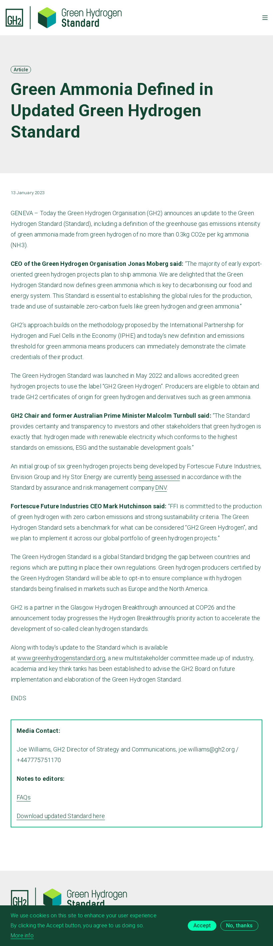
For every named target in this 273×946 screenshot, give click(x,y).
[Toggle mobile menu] (265, 17)
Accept (202, 925)
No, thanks (239, 925)
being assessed (159, 476)
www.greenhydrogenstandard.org (61, 658)
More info (22, 935)
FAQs (24, 797)
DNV (161, 487)
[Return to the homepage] (63, 17)
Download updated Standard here (61, 815)
